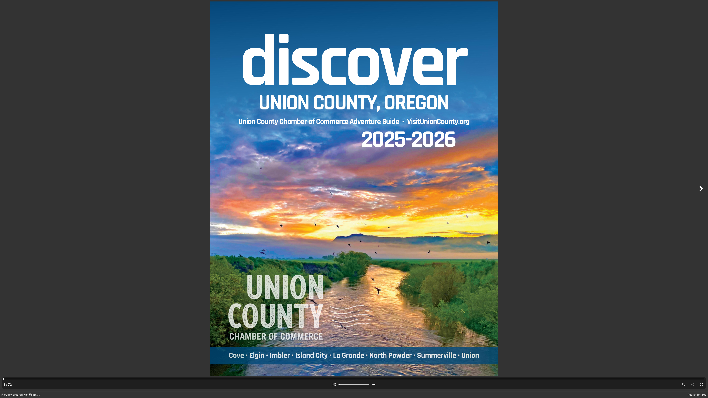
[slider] (354, 384)
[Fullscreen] (701, 384)
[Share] (692, 384)
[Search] (683, 384)
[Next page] (700, 195)
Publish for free (697, 394)
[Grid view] (334, 384)
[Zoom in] (374, 384)
